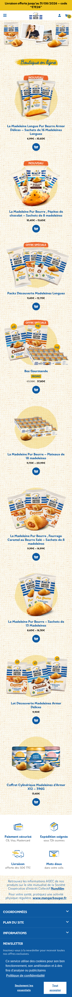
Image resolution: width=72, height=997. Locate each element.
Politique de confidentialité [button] (25, 975)
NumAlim (57, 888)
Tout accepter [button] (55, 988)
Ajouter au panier (36, 389)
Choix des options (36, 147)
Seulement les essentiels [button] (24, 988)
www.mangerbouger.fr (50, 898)
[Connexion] (59, 15)
